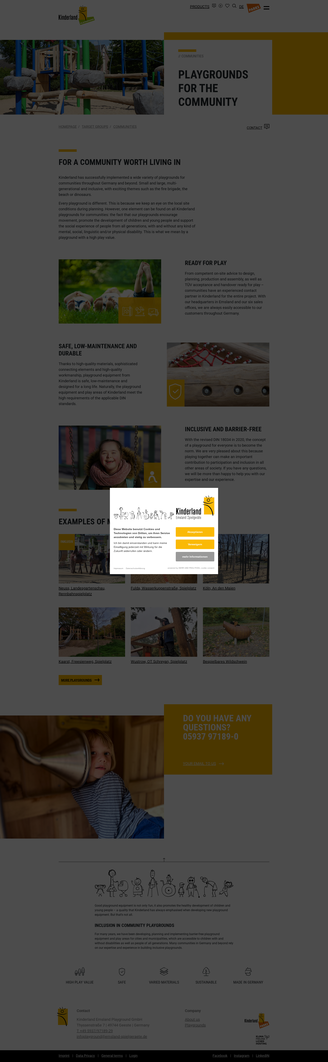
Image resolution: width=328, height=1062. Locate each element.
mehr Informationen (195, 556)
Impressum (118, 568)
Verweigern (195, 544)
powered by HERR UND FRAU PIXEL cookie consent (191, 568)
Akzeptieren (195, 531)
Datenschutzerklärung (135, 568)
